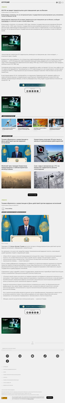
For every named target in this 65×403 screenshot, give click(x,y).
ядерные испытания (22, 212)
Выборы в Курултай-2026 (8, 385)
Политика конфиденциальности (9, 369)
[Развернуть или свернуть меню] (63, 2)
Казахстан (4, 212)
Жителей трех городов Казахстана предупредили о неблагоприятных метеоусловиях (14, 167)
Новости (4, 7)
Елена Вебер (8, 208)
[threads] (57, 356)
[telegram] (19, 356)
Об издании (5, 366)
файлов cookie (30, 398)
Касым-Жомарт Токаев (11, 212)
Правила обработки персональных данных (12, 374)
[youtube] (32, 356)
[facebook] (7, 361)
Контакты (5, 377)
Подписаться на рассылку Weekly (9, 348)
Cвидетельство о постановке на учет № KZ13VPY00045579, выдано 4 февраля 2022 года (16, 393)
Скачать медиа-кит (7, 382)
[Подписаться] (63, 350)
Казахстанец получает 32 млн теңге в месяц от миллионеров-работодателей (48, 140)
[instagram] (7, 356)
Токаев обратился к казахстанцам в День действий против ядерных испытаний (14, 141)
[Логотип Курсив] (5, 2)
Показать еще (32, 194)
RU (59, 2)
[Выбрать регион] (57, 2)
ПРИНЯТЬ (49, 397)
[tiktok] (45, 356)
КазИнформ (5, 21)
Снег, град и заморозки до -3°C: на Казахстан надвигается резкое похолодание (46, 167)
